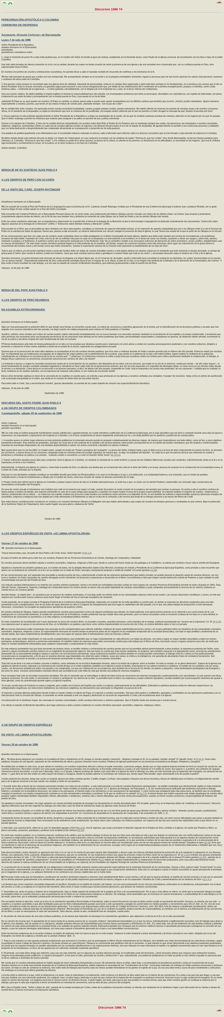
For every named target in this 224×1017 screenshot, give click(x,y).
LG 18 (153, 570)
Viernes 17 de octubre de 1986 (19, 543)
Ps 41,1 (199, 759)
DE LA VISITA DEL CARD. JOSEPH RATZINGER (30, 189)
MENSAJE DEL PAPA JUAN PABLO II (24, 290)
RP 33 (97, 909)
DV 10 (80, 830)
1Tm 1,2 (87, 553)
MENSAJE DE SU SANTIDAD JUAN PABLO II (29, 169)
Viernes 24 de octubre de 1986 (19, 744)
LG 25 (202, 857)
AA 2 (135, 921)
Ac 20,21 (115, 455)
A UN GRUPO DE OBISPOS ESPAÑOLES (26, 724)
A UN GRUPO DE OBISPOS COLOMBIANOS (28, 408)
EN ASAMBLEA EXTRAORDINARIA (23, 309)
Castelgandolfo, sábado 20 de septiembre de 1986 (31, 413)
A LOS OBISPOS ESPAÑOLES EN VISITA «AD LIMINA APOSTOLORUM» (45, 533)
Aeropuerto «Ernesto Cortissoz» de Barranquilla (31, 34)
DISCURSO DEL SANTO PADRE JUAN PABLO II (31, 402)
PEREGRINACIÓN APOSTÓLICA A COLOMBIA (30, 19)
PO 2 (100, 860)
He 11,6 (80, 828)
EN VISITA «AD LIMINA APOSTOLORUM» (26, 734)
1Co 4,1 (207, 879)
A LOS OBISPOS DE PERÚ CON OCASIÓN (27, 179)
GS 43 (207, 842)
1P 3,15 (216, 622)
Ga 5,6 (143, 793)
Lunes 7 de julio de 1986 (16, 39)
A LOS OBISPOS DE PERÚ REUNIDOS (25, 300)
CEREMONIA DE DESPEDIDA (19, 24)
